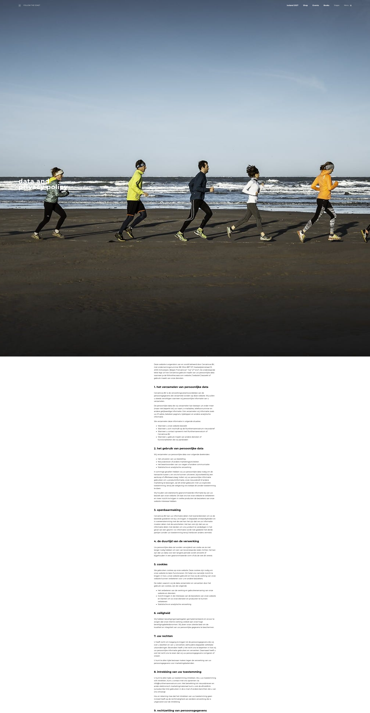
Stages (336, 5)
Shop (305, 5)
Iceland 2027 (292, 5)
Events (316, 5)
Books (326, 5)
